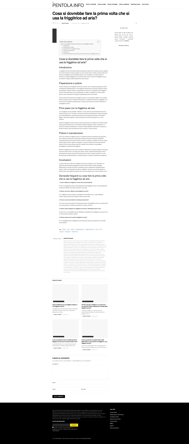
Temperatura (75, 231)
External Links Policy (115, 419)
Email (54, 389)
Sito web (83, 389)
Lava (97, 229)
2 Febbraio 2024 (65, 314)
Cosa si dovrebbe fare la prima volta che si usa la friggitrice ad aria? (77, 44)
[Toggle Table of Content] (97, 41)
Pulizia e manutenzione (69, 50)
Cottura (72, 229)
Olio (101, 229)
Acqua (64, 229)
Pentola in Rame (102, 4)
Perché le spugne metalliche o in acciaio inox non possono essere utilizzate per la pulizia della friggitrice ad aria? (94, 306)
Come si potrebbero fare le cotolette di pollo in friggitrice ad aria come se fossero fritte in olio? (64, 340)
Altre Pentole (145, 4)
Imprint (112, 425)
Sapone (61, 231)
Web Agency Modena (124, 45)
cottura (101, 117)
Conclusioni (66, 52)
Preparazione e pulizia (69, 47)
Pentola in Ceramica (112, 4)
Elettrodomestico (80, 229)
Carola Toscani (65, 23)
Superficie (67, 231)
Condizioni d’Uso (114, 417)
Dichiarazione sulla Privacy (117, 414)
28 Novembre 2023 (75, 23)
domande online (124, 28)
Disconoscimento (114, 428)
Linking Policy (113, 421)
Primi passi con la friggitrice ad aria (72, 49)
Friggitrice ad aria (135, 4)
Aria (68, 229)
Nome (54, 382)
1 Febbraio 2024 (65, 348)
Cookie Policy (113, 412)
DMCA (111, 423)
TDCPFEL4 (126, 41)
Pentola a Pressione (91, 4)
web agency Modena (86, 438)
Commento (55, 364)
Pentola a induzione (124, 4)
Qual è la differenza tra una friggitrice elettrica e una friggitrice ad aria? (64, 305)
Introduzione (66, 45)
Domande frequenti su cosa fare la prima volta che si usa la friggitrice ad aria (81, 53)
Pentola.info (59, 438)
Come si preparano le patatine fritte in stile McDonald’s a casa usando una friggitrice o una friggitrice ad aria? (94, 341)
